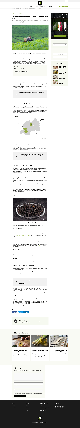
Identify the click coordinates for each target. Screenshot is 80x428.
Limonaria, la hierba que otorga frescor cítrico (62, 72)
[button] (66, 1)
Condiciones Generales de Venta (44, 407)
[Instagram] (63, 407)
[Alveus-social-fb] (58, 407)
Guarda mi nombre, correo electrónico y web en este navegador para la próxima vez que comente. (28, 393)
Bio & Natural (28, 408)
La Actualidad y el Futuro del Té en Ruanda (21, 72)
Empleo (27, 410)
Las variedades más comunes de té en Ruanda (21, 71)
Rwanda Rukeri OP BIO (19, 195)
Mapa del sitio (14, 407)
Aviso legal (41, 405)
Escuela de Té (18, 8)
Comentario (16, 372)
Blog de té (14, 8)
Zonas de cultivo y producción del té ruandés (21, 70)
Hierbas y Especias (20, 348)
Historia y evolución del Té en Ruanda (20, 68)
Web (14, 389)
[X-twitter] (60, 407)
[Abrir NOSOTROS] (44, 6)
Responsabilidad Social (29, 412)
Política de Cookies (43, 410)
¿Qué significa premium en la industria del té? (62, 77)
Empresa (27, 407)
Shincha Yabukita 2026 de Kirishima (62, 67)
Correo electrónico (17, 385)
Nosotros (27, 405)
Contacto (13, 405)
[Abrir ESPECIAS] (33, 6)
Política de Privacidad (43, 408)
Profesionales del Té (59, 348)
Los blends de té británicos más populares (62, 82)
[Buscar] (66, 45)
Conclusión (16, 74)
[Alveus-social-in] (55, 407)
